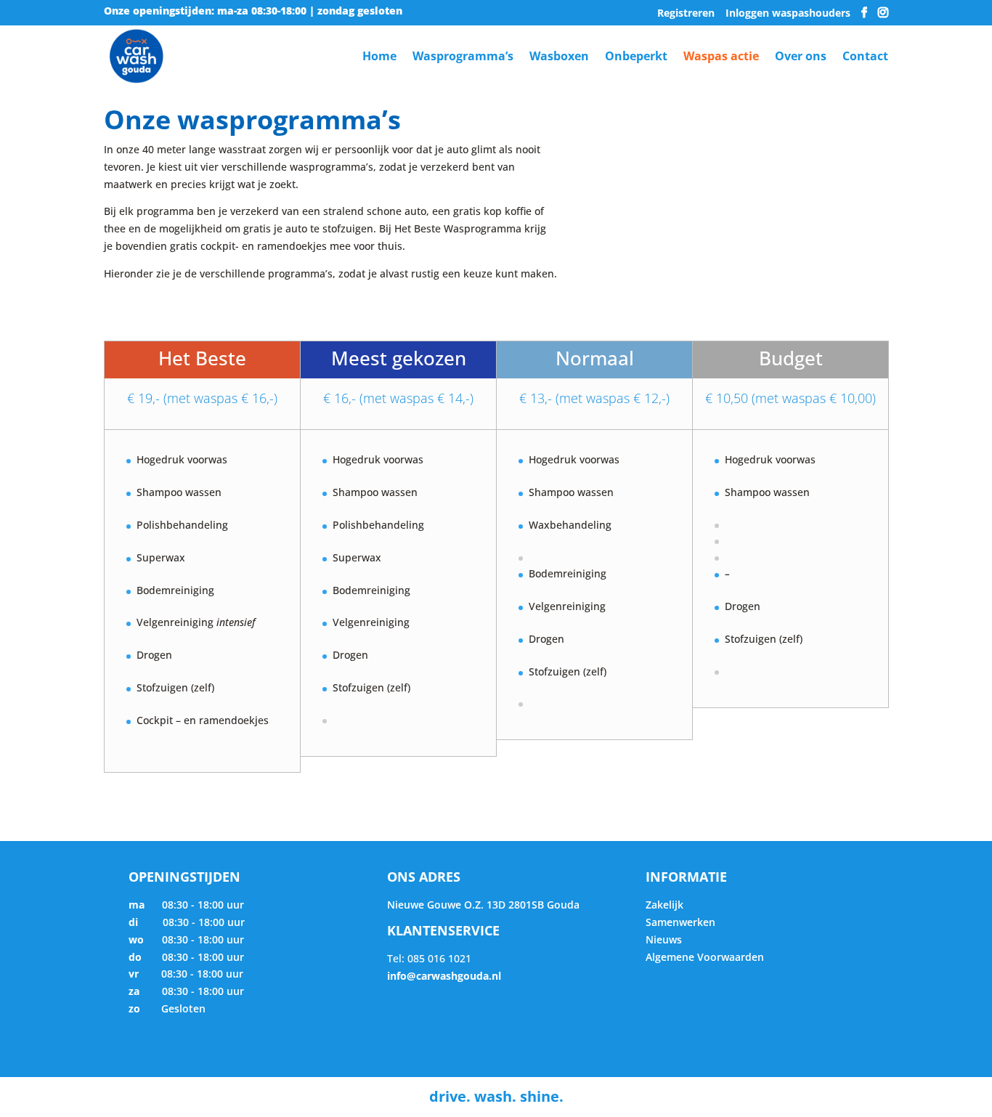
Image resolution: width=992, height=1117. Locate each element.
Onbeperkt (636, 57)
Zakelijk (664, 904)
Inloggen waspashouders (787, 14)
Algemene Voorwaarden (705, 957)
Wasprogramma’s (462, 57)
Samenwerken (680, 922)
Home (379, 57)
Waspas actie (721, 57)
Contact (865, 57)
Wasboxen (559, 57)
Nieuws (664, 939)
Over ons (800, 57)
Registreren (686, 14)
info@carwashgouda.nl (444, 976)
